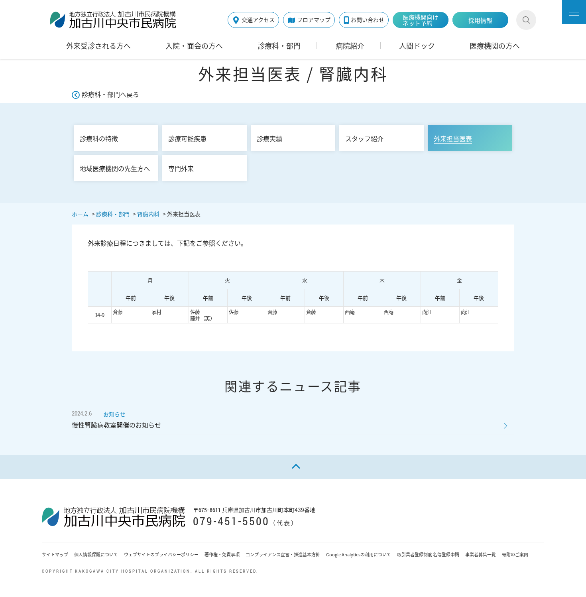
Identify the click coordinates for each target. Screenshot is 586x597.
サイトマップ (55, 554)
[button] (574, 12)
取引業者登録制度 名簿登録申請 (428, 554)
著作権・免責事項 (222, 554)
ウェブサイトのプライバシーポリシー (161, 554)
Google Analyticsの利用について (358, 554)
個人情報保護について (96, 554)
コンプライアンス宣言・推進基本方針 (283, 554)
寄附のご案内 (515, 554)
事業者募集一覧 (480, 554)
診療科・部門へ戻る (110, 94)
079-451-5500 (231, 521)
